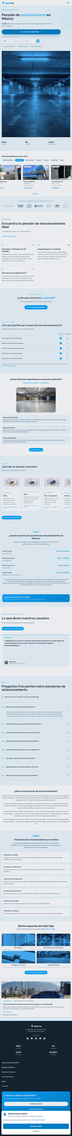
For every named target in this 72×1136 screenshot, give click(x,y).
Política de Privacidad (38, 1120)
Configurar (36, 1131)
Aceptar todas (36, 1126)
